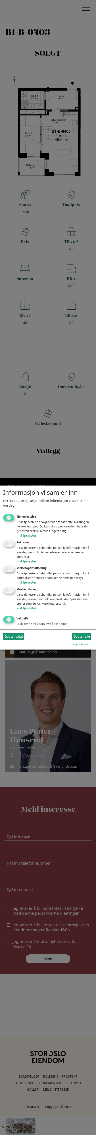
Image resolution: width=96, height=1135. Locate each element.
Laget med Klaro (81, 644)
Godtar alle (81, 636)
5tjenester (26, 535)
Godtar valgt (13, 636)
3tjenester (26, 582)
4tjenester (26, 561)
